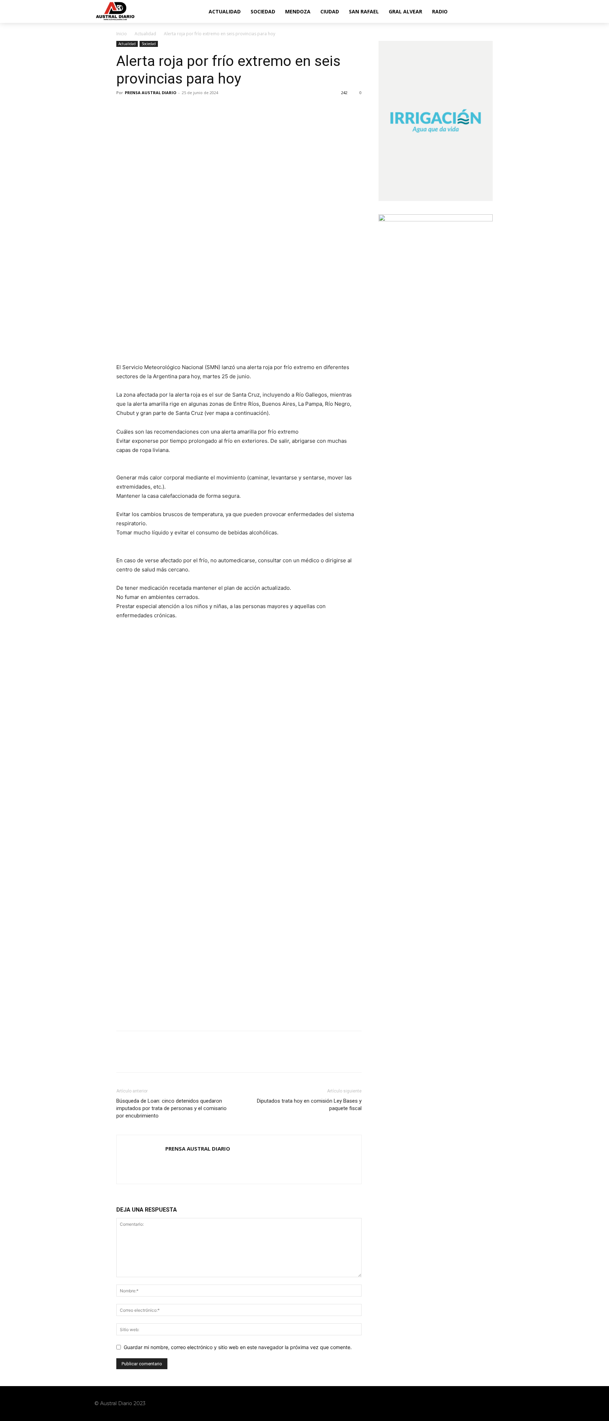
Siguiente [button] (352, 643)
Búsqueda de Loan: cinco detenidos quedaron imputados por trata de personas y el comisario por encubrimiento (171, 1108)
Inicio (121, 34)
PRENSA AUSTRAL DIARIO (150, 92)
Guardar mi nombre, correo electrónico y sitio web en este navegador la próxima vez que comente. (238, 1347)
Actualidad (145, 34)
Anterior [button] (125, 643)
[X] (140, 109)
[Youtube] (510, 1403)
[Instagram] (483, 1403)
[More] (188, 109)
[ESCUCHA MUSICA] (239, 328)
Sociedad (149, 43)
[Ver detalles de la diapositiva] (239, 690)
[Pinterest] (156, 109)
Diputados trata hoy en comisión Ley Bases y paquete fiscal (309, 1104)
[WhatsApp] (172, 109)
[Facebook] (123, 109)
